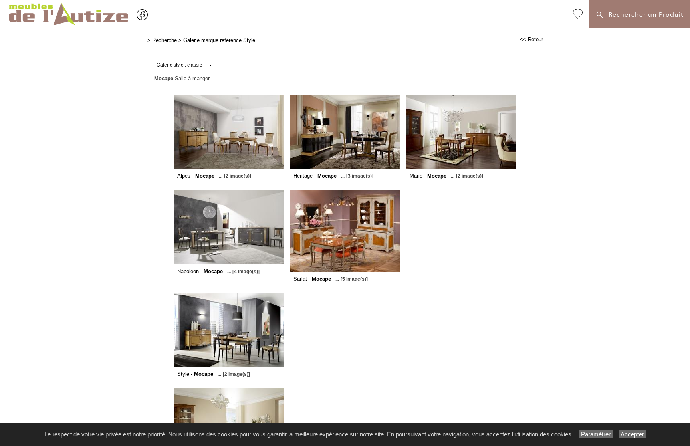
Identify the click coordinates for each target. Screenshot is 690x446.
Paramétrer (595, 434)
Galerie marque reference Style (219, 40)
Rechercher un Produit (644, 14)
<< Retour (531, 39)
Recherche (164, 40)
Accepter (632, 434)
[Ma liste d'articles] (578, 14)
